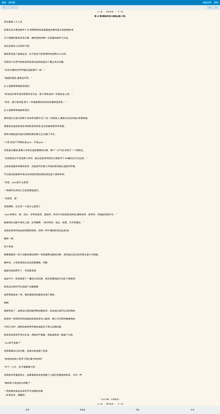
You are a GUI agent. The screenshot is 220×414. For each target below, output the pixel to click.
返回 (4, 2)
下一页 (120, 12)
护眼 (209, 7)
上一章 (99, 12)
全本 (192, 410)
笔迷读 (82, 410)
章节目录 (109, 12)
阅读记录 (207, 2)
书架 (137, 410)
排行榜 (12, 2)
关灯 (216, 7)
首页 (216, 2)
